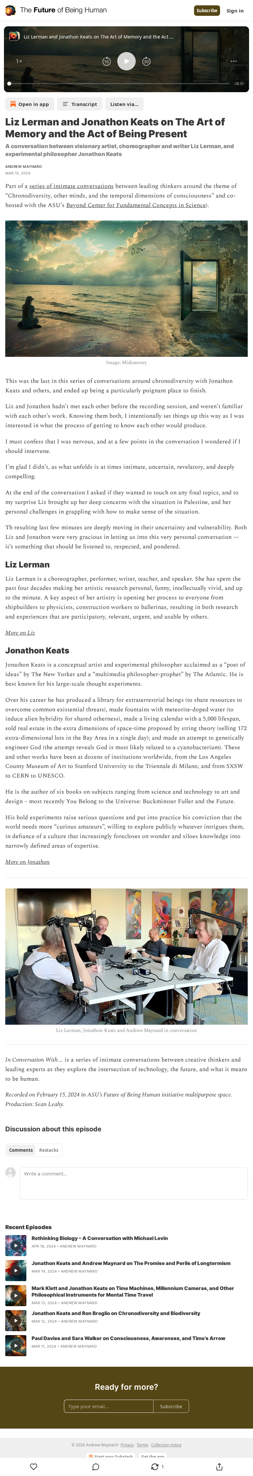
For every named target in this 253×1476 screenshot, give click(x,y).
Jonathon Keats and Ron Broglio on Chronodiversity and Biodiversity (116, 1313)
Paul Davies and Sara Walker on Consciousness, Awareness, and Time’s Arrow (128, 1338)
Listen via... (124, 104)
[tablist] (33, 1150)
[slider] (119, 83)
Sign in (235, 10)
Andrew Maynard (23, 166)
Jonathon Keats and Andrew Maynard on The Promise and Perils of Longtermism (131, 1263)
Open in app (33, 104)
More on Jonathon (27, 861)
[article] (126, 1245)
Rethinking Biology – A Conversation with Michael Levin (100, 1238)
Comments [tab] (21, 1150)
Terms (142, 1445)
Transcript (84, 104)
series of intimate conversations (71, 186)
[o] (16, 1245)
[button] (19, 61)
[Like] (33, 1466)
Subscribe (207, 10)
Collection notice (166, 1445)
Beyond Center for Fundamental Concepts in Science (136, 205)
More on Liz (20, 632)
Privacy (127, 1445)
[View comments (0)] (96, 1466)
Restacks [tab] (48, 1150)
